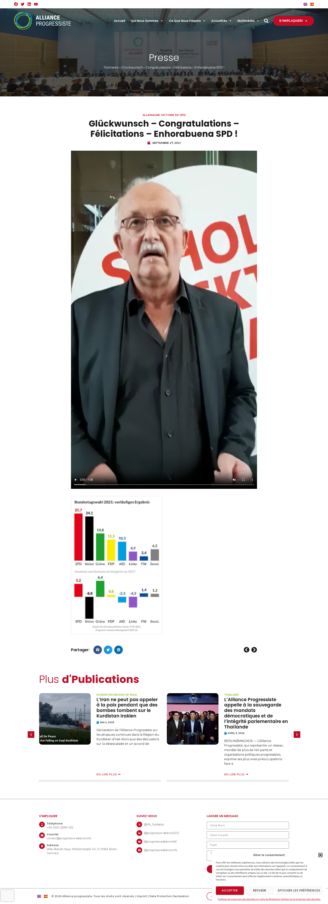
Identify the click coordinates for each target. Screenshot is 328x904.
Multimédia (246, 21)
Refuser (259, 890)
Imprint (142, 896)
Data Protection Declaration (169, 896)
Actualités (219, 21)
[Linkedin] (29, 4)
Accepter (230, 890)
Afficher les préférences (299, 890)
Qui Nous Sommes (144, 21)
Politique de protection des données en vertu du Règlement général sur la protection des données (269, 899)
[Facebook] (16, 4)
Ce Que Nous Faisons (185, 21)
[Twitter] (22, 4)
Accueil (119, 21)
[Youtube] (36, 4)
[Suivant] (253, 650)
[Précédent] (247, 650)
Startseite (111, 67)
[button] (320, 855)
